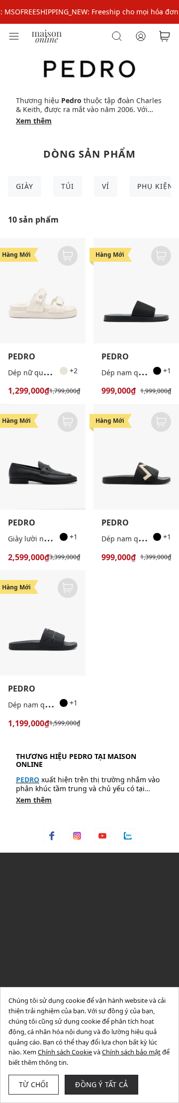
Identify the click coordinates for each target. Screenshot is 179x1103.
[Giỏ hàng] (164, 36)
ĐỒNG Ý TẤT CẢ (101, 1084)
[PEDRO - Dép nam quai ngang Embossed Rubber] (136, 457)
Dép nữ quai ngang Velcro (51, 372)
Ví (105, 186)
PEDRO (21, 356)
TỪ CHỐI (33, 1084)
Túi (67, 186)
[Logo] (47, 35)
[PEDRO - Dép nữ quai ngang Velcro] (43, 291)
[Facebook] (51, 835)
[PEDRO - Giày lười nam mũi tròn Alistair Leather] (43, 457)
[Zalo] (127, 835)
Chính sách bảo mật (131, 1051)
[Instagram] (77, 835)
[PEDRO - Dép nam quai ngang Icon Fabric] (136, 291)
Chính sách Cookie (65, 1051)
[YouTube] (102, 835)
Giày (24, 186)
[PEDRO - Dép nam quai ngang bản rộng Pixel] (43, 623)
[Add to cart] (68, 256)
